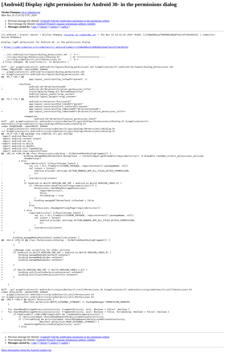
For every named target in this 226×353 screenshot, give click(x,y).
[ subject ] (54, 26)
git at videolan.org (30, 12)
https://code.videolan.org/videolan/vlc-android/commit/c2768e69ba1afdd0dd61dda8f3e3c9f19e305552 (66, 47)
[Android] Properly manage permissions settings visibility (66, 23)
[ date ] (34, 26)
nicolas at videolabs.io (80, 34)
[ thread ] (43, 26)
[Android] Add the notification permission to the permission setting (74, 20)
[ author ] (64, 26)
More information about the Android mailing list (26, 350)
